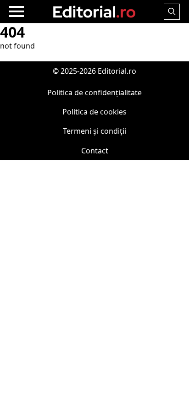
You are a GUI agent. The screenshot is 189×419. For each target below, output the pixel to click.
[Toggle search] (172, 12)
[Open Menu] (16, 11)
